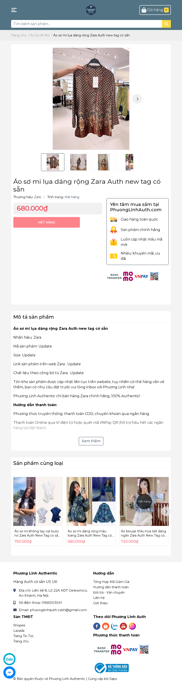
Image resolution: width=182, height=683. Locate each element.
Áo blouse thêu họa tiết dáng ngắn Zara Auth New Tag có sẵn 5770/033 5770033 (143, 535)
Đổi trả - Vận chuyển (109, 592)
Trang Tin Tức (23, 636)
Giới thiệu (100, 603)
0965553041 (52, 602)
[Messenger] (9, 672)
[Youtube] (123, 626)
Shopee (19, 625)
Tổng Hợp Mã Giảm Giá (111, 582)
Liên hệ (99, 598)
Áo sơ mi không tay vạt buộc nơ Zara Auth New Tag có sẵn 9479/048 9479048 (37, 535)
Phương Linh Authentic (67, 679)
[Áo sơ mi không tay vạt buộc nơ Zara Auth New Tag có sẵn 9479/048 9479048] (37, 501)
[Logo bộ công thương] (111, 668)
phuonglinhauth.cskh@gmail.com (58, 610)
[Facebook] (96, 626)
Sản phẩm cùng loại (38, 463)
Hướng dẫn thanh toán (111, 587)
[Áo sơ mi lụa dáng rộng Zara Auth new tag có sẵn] (91, 99)
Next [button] (137, 99)
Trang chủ (21, 641)
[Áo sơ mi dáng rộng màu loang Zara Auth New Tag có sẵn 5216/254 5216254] (91, 501)
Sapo (113, 679)
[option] (91, 99)
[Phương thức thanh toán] (133, 276)
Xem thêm (91, 441)
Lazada (18, 631)
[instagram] (132, 626)
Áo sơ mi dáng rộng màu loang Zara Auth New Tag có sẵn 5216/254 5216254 (90, 535)
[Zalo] (114, 626)
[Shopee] (105, 626)
